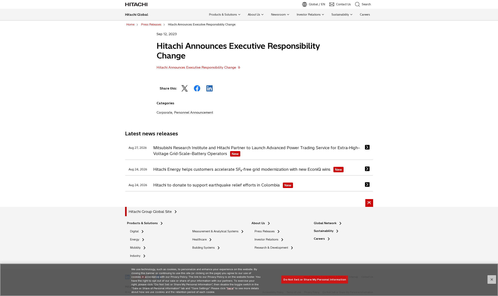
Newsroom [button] (278, 14)
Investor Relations (266, 239)
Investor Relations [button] (309, 14)
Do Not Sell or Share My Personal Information (314, 279)
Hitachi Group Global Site (150, 212)
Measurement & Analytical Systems (215, 231)
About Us (258, 223)
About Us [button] (254, 14)
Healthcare (199, 239)
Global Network (325, 223)
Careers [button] (364, 14)
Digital (134, 231)
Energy (134, 239)
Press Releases (264, 231)
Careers (320, 239)
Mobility (135, 247)
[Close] (491, 279)
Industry (135, 256)
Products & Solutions (142, 223)
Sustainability (323, 231)
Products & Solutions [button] (223, 14)
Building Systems (203, 247)
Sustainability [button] (340, 14)
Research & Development (271, 247)
